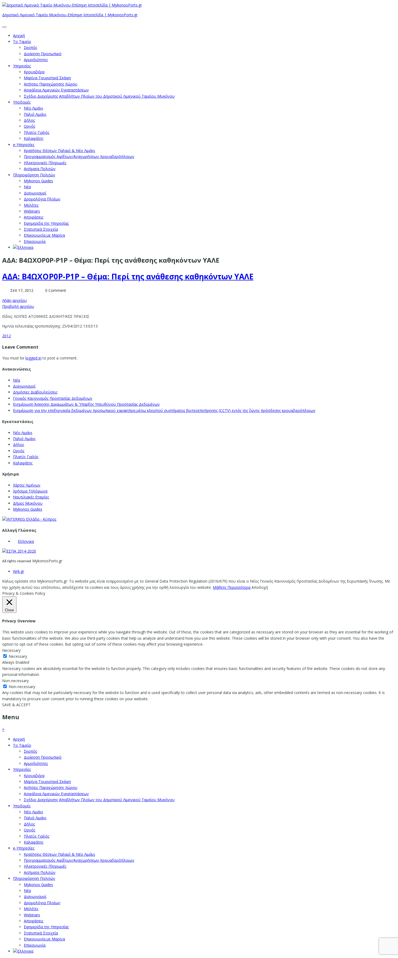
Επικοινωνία (34, 241)
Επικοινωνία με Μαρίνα (44, 235)
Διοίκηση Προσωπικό (42, 53)
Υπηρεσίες (22, 65)
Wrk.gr (18, 571)
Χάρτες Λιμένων (26, 485)
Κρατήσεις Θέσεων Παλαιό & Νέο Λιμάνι (59, 150)
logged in (33, 358)
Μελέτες (31, 205)
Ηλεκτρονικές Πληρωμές (45, 162)
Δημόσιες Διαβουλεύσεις (35, 392)
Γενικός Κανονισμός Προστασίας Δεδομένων (52, 398)
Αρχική (19, 35)
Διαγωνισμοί (35, 193)
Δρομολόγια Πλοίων (42, 198)
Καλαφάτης (33, 138)
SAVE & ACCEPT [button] (16, 704)
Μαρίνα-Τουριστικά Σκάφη (47, 77)
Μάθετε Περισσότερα (231, 587)
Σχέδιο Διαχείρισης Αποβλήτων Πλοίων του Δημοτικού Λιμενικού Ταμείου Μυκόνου (99, 96)
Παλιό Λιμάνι (35, 114)
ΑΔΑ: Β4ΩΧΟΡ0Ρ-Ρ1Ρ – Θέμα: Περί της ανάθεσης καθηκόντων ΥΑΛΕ (127, 276)
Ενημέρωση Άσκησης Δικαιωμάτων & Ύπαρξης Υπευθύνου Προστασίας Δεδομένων (86, 404)
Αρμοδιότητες (36, 59)
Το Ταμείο (22, 41)
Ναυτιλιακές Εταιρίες (31, 497)
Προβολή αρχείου (18, 306)
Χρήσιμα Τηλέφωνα (30, 491)
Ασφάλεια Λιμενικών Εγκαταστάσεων (56, 90)
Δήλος (29, 120)
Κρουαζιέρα (34, 71)
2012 (6, 335)
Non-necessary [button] (15, 680)
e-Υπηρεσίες (23, 144)
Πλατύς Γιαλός (36, 132)
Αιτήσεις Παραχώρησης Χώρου (50, 84)
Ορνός (29, 126)
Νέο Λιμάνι (33, 108)
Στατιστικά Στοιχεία (41, 229)
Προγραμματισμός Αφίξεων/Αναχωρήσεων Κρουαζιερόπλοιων (79, 156)
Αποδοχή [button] (260, 587)
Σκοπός (30, 47)
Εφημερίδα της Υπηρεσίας (46, 223)
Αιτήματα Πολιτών (40, 168)
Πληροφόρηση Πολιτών (34, 174)
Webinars (32, 211)
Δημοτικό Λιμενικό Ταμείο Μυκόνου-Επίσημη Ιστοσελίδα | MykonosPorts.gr (70, 14)
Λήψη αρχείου (14, 300)
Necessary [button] (11, 650)
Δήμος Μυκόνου (28, 503)
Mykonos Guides (38, 180)
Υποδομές (22, 102)
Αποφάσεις (33, 217)
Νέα (27, 186)
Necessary (18, 656)
